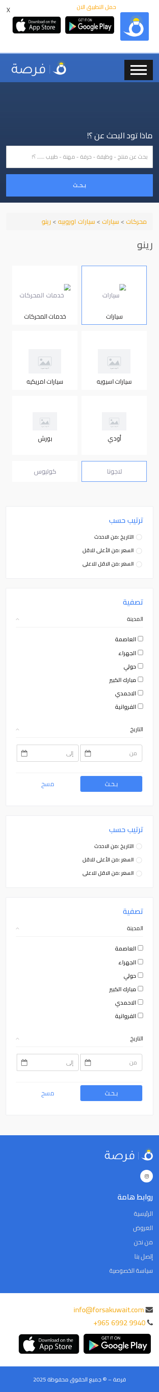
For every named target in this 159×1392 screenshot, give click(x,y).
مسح (47, 784)
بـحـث (79, 185)
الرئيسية (143, 1214)
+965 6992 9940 (119, 1322)
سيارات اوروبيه (75, 221)
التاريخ (136, 729)
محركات (135, 221)
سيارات (109, 221)
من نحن (143, 1242)
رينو (46, 221)
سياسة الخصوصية (131, 1271)
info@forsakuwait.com (108, 1309)
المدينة (135, 619)
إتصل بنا (143, 1256)
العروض (143, 1228)
